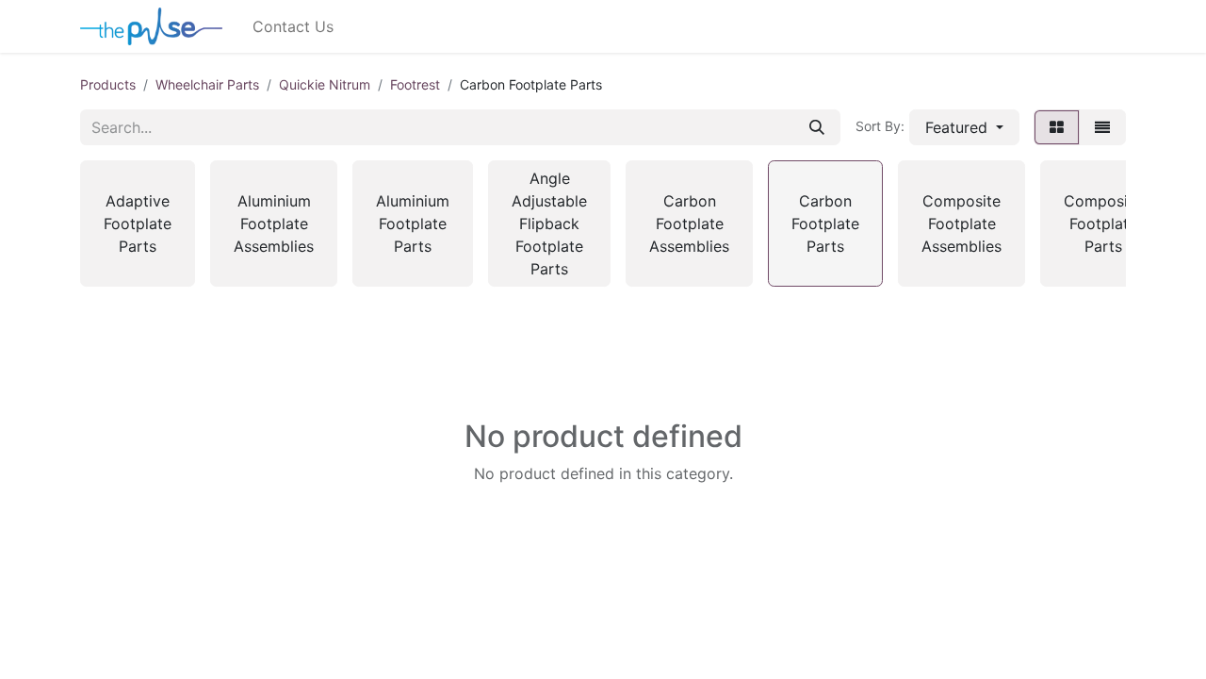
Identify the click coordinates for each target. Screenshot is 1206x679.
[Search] (816, 127)
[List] (1102, 127)
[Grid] (1057, 127)
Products (108, 84)
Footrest (415, 84)
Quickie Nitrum (324, 84)
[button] (964, 127)
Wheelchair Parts (207, 84)
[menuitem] (293, 26)
